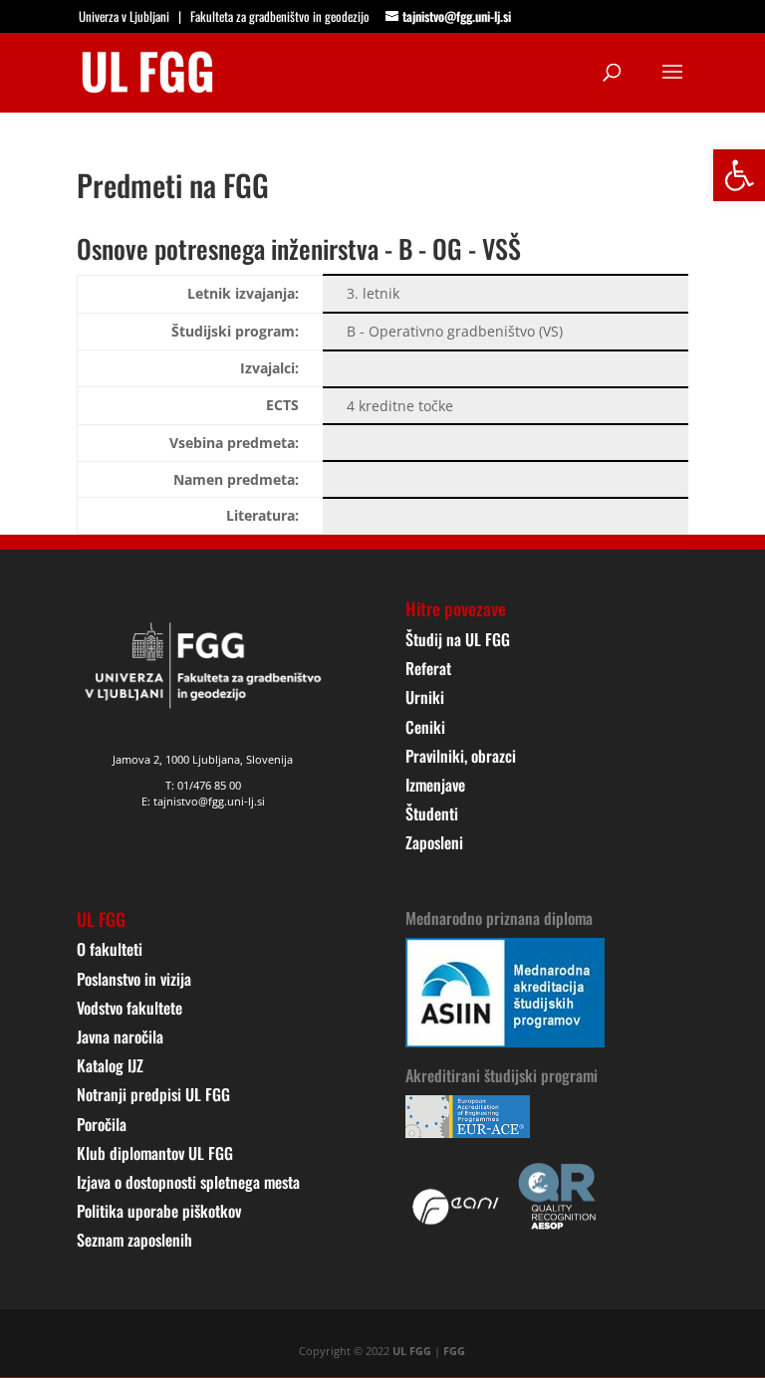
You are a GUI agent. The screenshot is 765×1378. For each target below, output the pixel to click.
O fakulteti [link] (109, 949)
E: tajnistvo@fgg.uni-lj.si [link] (203, 801)
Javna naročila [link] (120, 1036)
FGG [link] (454, 1350)
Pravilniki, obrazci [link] (460, 756)
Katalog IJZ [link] (110, 1065)
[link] (739, 175)
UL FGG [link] (411, 1350)
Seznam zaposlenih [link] (134, 1240)
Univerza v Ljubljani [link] (124, 16)
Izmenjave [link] (435, 785)
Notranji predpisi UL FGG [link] (153, 1094)
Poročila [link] (102, 1124)
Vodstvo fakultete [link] (129, 1008)
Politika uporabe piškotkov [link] (159, 1211)
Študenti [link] (431, 813)
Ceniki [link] (425, 727)
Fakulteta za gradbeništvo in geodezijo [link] (280, 16)
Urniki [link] (424, 697)
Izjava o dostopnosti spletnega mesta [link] (188, 1182)
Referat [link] (428, 668)
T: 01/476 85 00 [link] (203, 785)
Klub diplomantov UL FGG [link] (155, 1153)
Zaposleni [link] (434, 842)
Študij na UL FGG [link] (457, 639)
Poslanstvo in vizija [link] (134, 979)
